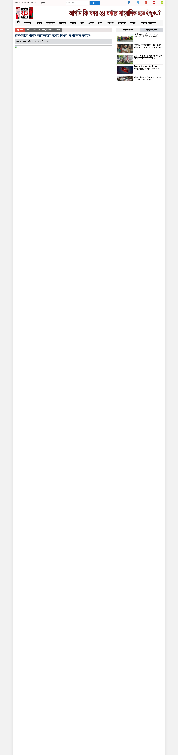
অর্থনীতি (73, 23)
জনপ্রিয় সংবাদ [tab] (151, 30)
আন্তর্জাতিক (50, 23)
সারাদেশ (27, 23)
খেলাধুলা (109, 23)
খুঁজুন (94, 3)
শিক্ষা (100, 23)
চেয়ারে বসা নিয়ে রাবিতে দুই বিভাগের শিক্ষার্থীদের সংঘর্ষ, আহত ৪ (148, 57)
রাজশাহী (57, 29)
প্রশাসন (91, 23)
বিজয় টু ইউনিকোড (149, 23)
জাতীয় (39, 23)
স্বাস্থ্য (82, 23)
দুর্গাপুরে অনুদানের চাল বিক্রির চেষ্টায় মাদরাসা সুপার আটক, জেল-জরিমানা (148, 46)
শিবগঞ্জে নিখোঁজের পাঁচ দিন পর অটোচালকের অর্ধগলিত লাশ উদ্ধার (147, 67)
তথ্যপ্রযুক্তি (122, 23)
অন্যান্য (133, 23)
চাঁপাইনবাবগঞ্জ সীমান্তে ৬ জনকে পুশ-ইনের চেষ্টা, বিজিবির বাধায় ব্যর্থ (148, 35)
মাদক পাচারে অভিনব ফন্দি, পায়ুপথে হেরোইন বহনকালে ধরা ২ (147, 78)
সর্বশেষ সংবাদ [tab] (128, 30)
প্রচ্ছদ (21, 29)
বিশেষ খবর (41, 29)
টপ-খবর (33, 29)
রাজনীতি (62, 23)
